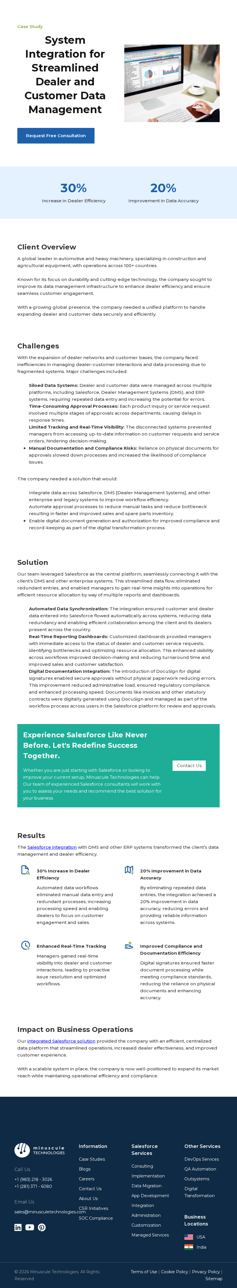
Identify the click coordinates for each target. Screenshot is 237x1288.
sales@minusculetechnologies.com (39, 1211)
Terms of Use (144, 1271)
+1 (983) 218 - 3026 (33, 1179)
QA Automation (200, 1169)
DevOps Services (201, 1159)
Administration (146, 1215)
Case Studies (92, 1159)
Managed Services (150, 1235)
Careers (86, 1179)
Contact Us (189, 765)
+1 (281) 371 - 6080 (33, 1186)
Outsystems (196, 1179)
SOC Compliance (96, 1218)
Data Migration (147, 1185)
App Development (150, 1195)
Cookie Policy (174, 1271)
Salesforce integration (52, 847)
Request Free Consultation (56, 135)
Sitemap (214, 1278)
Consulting (142, 1166)
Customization (146, 1225)
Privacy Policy (206, 1271)
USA (201, 1237)
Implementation (148, 1176)
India (201, 1247)
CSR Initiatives (93, 1208)
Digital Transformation (199, 1192)
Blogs (84, 1169)
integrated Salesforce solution (61, 1041)
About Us (88, 1198)
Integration (143, 1205)
